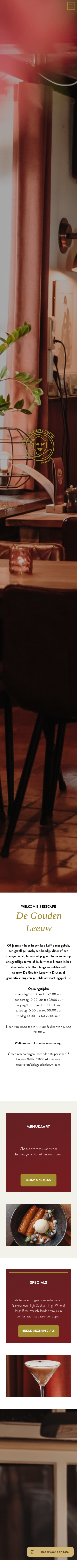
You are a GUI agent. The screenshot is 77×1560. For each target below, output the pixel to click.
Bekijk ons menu (38, 1301)
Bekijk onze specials (38, 1452)
